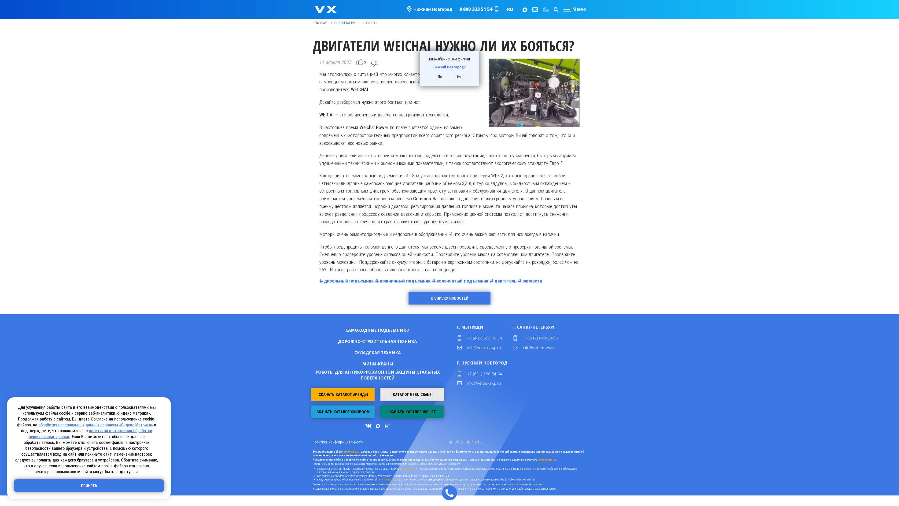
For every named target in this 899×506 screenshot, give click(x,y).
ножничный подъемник (405, 281)
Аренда (392, 330)
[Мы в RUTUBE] (387, 425)
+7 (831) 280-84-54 (484, 373)
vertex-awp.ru (350, 451)
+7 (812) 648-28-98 (540, 338)
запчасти (532, 281)
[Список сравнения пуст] (545, 9)
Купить (362, 330)
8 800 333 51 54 (475, 9)
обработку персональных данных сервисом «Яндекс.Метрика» (95, 424)
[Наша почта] (534, 9)
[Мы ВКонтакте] (368, 425)
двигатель (505, 281)
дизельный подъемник (349, 281)
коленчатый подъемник (462, 281)
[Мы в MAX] (524, 9)
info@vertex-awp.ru (484, 347)
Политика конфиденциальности (338, 442)
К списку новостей (449, 298)
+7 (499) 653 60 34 (484, 338)
